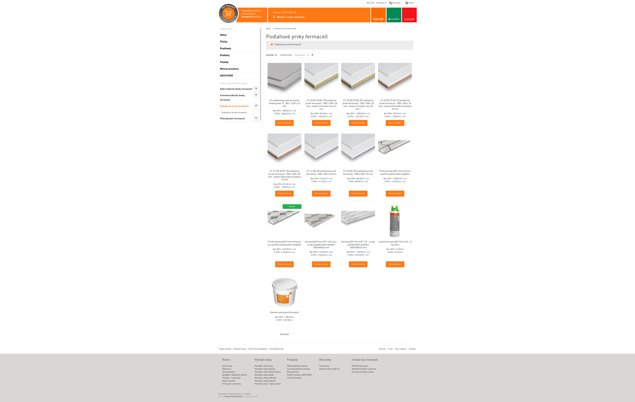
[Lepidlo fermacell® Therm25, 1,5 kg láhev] (395, 221)
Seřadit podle (286, 55)
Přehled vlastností (360, 366)
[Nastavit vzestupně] (312, 55)
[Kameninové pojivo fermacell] (284, 292)
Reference (226, 369)
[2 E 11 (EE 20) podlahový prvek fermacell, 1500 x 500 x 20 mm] (321, 150)
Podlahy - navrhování (231, 378)
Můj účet (370, 3)
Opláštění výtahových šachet (234, 375)
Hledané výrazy (239, 349)
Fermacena (324, 366)
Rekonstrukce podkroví (329, 369)
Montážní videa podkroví (265, 381)
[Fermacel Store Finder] (394, 15)
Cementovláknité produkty (298, 369)
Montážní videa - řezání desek (268, 384)
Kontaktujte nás (276, 349)
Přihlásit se (381, 3)
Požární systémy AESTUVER (299, 375)
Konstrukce (227, 366)
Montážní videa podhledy (265, 378)
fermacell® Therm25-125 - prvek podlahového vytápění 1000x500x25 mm (358, 245)
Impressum (223, 394)
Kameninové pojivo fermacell (284, 312)
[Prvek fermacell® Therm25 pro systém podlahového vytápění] (395, 150)
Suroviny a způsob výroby (363, 372)
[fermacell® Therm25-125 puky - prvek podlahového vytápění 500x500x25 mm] (321, 221)
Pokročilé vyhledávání (258, 349)
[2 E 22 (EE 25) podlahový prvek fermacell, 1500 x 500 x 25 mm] (358, 150)
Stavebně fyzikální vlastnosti (364, 369)
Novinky (382, 349)
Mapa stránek (225, 349)
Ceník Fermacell (294, 378)
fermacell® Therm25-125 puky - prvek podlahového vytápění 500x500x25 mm (321, 245)
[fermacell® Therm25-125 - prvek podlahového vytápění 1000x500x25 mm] (358, 221)
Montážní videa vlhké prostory (268, 372)
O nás (390, 349)
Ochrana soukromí (236, 394)
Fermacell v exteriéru (231, 384)
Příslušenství (293, 372)
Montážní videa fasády (264, 375)
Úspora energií (228, 381)
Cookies (248, 394)
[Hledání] (274, 17)
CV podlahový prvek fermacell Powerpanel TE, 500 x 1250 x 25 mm (284, 103)
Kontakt (412, 349)
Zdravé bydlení (228, 372)
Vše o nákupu (401, 349)
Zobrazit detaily (284, 123)
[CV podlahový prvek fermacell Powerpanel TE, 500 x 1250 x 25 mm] (284, 80)
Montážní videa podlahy (265, 369)
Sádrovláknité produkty (297, 366)
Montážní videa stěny (264, 366)
